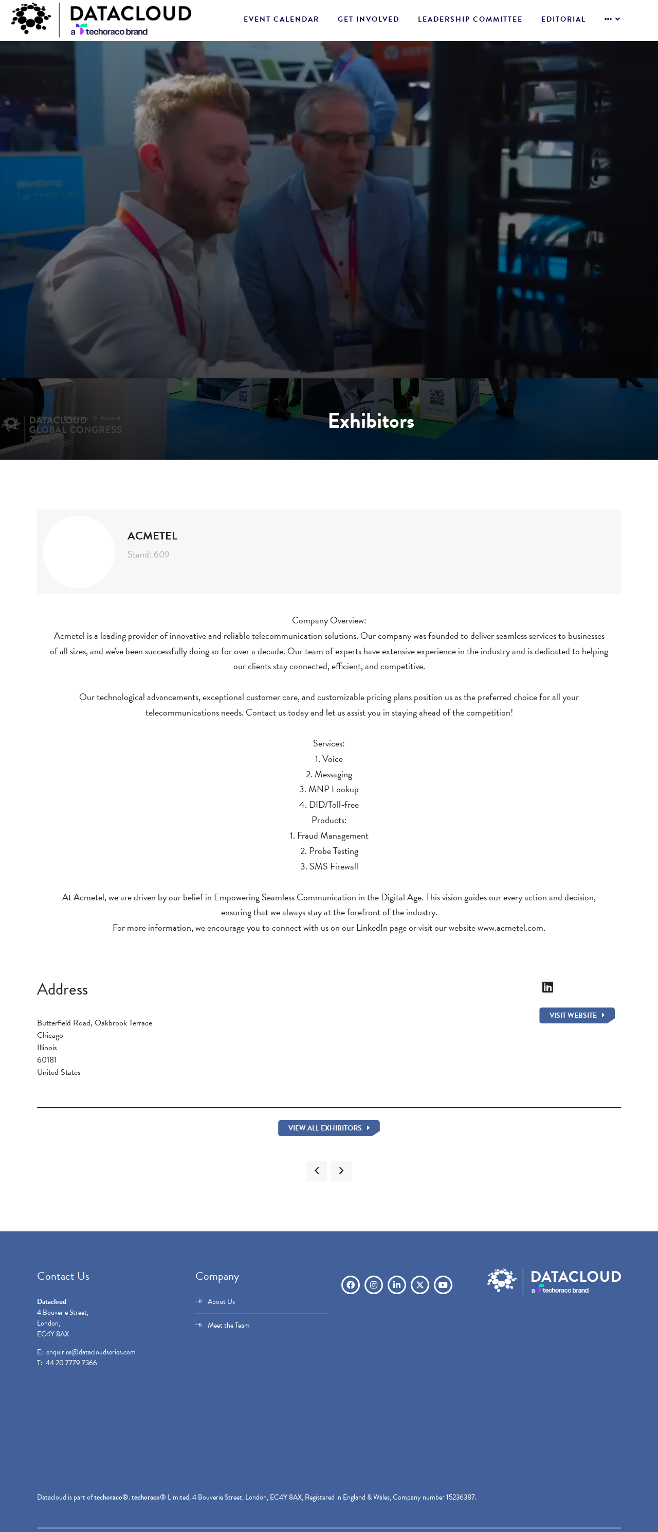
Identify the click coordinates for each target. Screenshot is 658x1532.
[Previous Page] (316, 1171)
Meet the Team (229, 1325)
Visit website (573, 1015)
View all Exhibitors (325, 1128)
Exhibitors (76, 418)
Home (44, 418)
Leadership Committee (470, 19)
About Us (221, 1301)
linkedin (397, 1285)
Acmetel (110, 418)
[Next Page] (341, 1171)
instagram (373, 1285)
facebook (350, 1285)
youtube (443, 1285)
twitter (420, 1285)
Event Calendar (281, 19)
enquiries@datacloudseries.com (91, 1352)
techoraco (108, 1497)
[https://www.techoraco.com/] (554, 1292)
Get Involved (368, 19)
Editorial (563, 19)
